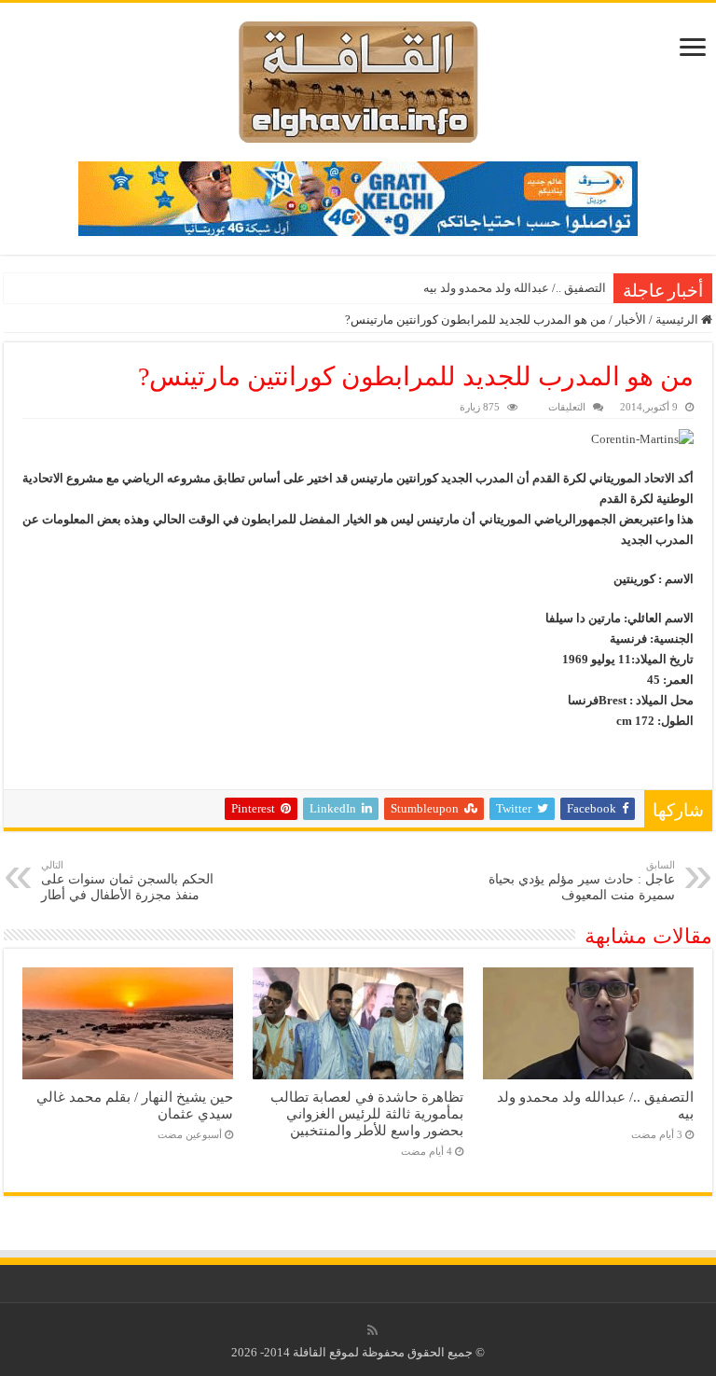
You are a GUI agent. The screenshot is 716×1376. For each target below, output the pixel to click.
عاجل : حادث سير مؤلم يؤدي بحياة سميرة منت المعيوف (582, 880)
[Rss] (372, 1330)
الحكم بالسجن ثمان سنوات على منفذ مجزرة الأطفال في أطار (127, 880)
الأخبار (630, 320)
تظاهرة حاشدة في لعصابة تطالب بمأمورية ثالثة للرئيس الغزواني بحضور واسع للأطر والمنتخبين (366, 1113)
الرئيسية (678, 320)
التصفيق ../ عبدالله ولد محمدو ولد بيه (514, 288)
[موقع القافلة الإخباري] (358, 78)
